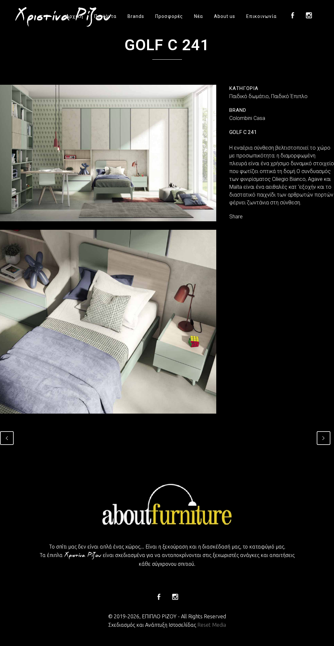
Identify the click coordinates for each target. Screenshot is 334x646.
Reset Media (211, 625)
